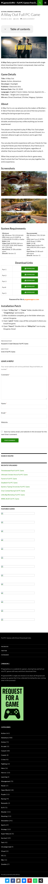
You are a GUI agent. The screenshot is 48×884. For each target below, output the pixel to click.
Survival (17, 11)
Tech (2, 842)
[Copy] (18, 880)
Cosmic (3, 755)
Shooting (4, 816)
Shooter (4, 812)
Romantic (4, 803)
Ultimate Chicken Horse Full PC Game (14, 475)
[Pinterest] (29, 880)
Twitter (4, 650)
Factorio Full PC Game (9, 479)
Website (4, 422)
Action (3, 11)
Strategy (10, 11)
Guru (17, 19)
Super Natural (6, 834)
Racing (3, 799)
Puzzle (3, 794)
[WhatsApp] (35, 880)
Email (3, 413)
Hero (3, 768)
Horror (3, 773)
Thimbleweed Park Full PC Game (12, 470)
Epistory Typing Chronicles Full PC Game (15, 487)
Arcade (3, 746)
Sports (3, 825)
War (2, 860)
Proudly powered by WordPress (10, 874)
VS (2, 855)
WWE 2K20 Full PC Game (10, 499)
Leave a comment (28, 19)
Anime (3, 742)
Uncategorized (6, 847)
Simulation (5, 821)
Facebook (4, 646)
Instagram (5, 655)
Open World (5, 790)
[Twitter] (7, 880)
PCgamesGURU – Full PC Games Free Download (19, 2)
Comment (5, 375)
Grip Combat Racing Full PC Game (13, 491)
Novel (3, 786)
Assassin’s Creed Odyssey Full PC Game (14, 342)
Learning (4, 777)
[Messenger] (24, 880)
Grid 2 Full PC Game (8, 350)
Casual (3, 751)
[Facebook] (13, 880)
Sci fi (2, 807)
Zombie (3, 864)
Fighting (4, 764)
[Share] (41, 880)
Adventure (4, 738)
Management (5, 781)
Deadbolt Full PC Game (9, 483)
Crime (3, 759)
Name (4, 403)
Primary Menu (45, 2)
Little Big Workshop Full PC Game (13, 495)
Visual (3, 851)
